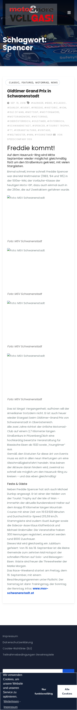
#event (25, 107)
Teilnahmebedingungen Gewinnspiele (28, 654)
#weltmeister (16, 134)
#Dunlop (13, 107)
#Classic (59, 102)
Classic (14, 82)
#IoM (62, 107)
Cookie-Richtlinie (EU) (17, 648)
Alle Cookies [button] (67, 691)
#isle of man (15, 112)
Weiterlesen (11, 701)
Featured (27, 82)
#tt (10, 130)
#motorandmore (18, 116)
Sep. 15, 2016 (18, 102)
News (54, 82)
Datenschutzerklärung (18, 642)
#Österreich (55, 121)
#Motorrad (39, 116)
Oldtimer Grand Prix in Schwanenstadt (29, 93)
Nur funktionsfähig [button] (44, 691)
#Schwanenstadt (19, 125)
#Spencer (38, 125)
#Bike (48, 102)
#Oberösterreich (18, 121)
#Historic (51, 107)
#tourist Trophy (57, 125)
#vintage (44, 130)
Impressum (10, 636)
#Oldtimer (39, 121)
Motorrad (42, 82)
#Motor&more (49, 112)
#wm (30, 134)
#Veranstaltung (25, 130)
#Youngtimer (43, 134)
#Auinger (37, 102)
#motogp (31, 112)
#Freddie (37, 107)
